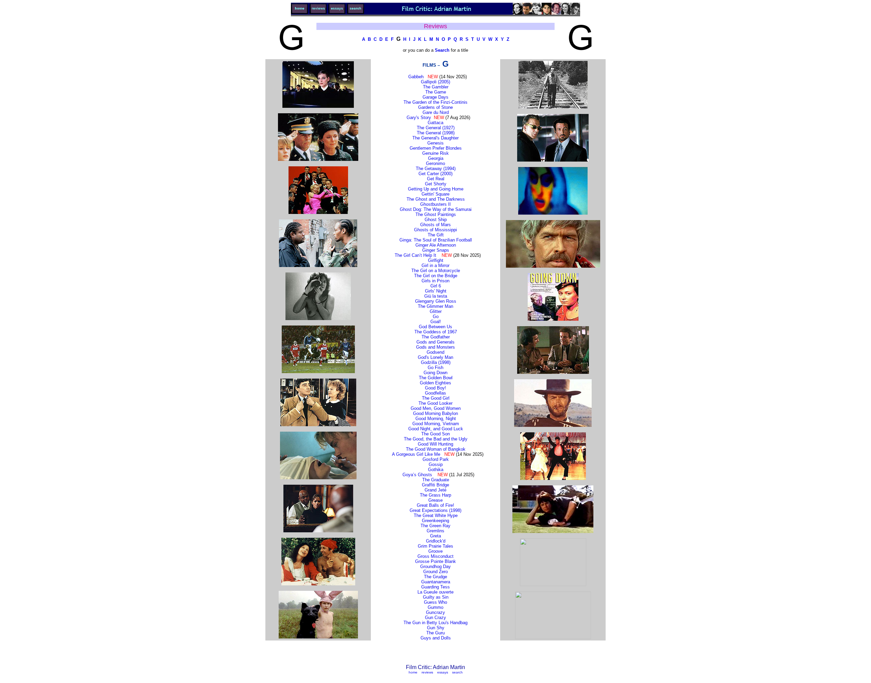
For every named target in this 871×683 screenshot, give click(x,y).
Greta (435, 535)
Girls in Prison (435, 280)
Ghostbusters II (435, 204)
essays (442, 672)
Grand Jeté (435, 490)
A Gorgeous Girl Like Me (416, 454)
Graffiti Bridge (435, 484)
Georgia (435, 158)
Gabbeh (416, 76)
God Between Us (435, 326)
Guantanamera (435, 581)
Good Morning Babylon (435, 413)
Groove (435, 551)
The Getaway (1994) (436, 168)
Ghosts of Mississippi (435, 229)
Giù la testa (435, 296)
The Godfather (436, 336)
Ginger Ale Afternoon (435, 245)
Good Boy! (435, 387)
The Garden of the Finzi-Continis (435, 102)
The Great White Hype (436, 515)
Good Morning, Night (435, 418)
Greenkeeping (435, 520)
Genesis (435, 143)
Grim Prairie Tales (435, 546)
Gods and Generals (435, 342)
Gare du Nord (436, 112)
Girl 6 (435, 285)
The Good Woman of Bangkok (435, 449)
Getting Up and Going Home (435, 188)
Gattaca (435, 122)
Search (442, 50)
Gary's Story (419, 117)
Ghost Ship (436, 219)
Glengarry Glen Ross (435, 301)
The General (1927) (436, 127)
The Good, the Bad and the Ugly (435, 439)
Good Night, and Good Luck (435, 428)
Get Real (435, 178)
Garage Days (435, 97)
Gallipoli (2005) (435, 81)
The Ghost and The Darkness (436, 199)
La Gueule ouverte (435, 592)
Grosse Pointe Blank (435, 561)
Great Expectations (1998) (435, 510)
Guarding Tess (435, 586)
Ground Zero (435, 571)
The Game (435, 92)
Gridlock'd (435, 541)
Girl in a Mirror (435, 265)
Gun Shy (435, 627)
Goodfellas (435, 393)
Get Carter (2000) (435, 173)
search (457, 672)
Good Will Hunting (435, 444)
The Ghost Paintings (435, 214)
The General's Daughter (435, 137)
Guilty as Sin (435, 597)
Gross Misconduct (435, 556)
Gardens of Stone (435, 107)
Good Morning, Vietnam (435, 423)
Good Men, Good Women (436, 408)
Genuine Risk (435, 153)
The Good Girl (435, 398)
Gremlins (435, 530)
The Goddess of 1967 (435, 331)
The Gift (436, 234)
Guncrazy (435, 612)
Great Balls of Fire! (435, 505)
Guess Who (435, 602)
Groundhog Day (435, 566)
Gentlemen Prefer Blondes (436, 148)
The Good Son (435, 433)
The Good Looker (435, 403)
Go (436, 316)
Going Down (435, 372)
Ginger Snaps (435, 250)
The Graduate (435, 479)
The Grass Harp (435, 495)
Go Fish (435, 367)
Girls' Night (435, 291)
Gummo (435, 607)
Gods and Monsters (435, 347)
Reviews (435, 26)
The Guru (435, 632)
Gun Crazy (435, 617)
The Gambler (435, 86)
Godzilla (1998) (435, 362)
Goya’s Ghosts (417, 474)
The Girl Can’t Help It (415, 255)
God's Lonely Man (435, 357)
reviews (427, 672)
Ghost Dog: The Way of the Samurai (436, 209)
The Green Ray (435, 525)
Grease (435, 500)
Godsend (435, 352)
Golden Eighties (435, 382)
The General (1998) (436, 132)
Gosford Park (436, 459)
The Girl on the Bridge (435, 275)
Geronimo (435, 163)
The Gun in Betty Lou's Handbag (435, 622)
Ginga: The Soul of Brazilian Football (435, 240)
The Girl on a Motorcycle (435, 270)
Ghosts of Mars (435, 224)
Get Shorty (435, 183)
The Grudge (435, 576)
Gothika (435, 469)
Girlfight (435, 260)
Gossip (436, 464)
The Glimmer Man (435, 306)
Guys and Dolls (436, 637)
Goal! (435, 321)
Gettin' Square (435, 194)
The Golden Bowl (436, 377)
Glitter (436, 311)
